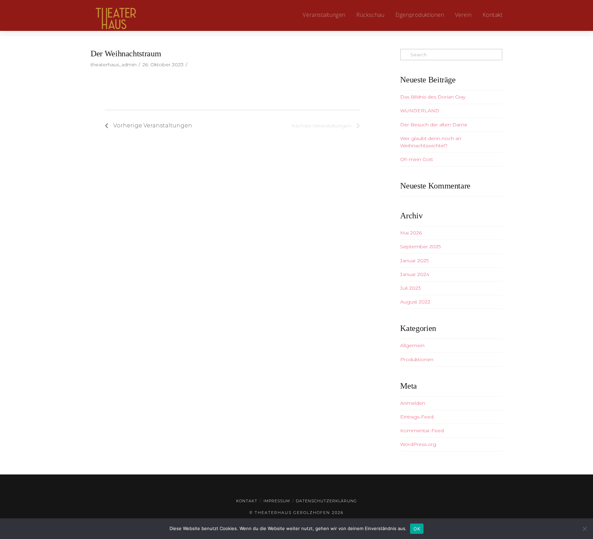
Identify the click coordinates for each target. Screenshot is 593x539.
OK (417, 528)
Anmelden (412, 403)
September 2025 (420, 246)
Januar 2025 (414, 260)
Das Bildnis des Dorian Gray (432, 97)
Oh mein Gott (416, 159)
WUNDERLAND (419, 110)
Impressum (277, 500)
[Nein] (584, 528)
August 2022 (415, 302)
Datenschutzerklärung (326, 500)
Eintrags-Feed (416, 417)
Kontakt (246, 500)
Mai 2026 (411, 233)
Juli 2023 (410, 288)
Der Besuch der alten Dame (433, 125)
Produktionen (416, 359)
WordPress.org (418, 444)
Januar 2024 (414, 274)
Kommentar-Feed (422, 430)
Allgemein (412, 345)
